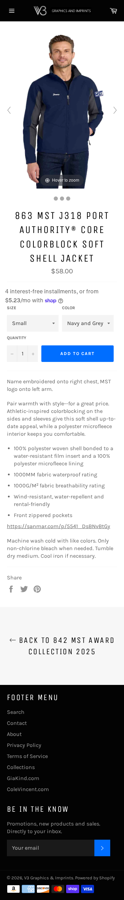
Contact (17, 723)
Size (11, 307)
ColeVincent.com (28, 789)
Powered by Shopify (95, 877)
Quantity (16, 337)
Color (68, 307)
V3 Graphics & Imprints (48, 877)
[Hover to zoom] (62, 109)
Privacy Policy (24, 745)
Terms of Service (27, 756)
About (14, 734)
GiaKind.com (23, 778)
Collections (21, 767)
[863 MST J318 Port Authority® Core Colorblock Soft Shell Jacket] (56, 198)
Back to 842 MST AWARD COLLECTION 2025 (65, 645)
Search (15, 712)
